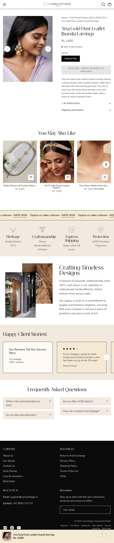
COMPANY (9, 449)
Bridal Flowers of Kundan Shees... (20, 185)
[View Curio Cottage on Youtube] (19, 528)
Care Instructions (70, 103)
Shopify (107, 521)
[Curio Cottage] (57, 4)
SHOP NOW (30, 215)
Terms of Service (69, 471)
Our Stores (9, 460)
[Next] (48, 49)
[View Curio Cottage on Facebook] (12, 528)
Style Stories (10, 471)
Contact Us (9, 466)
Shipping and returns (72, 110)
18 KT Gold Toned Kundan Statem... (57, 186)
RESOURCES (67, 449)
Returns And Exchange (72, 455)
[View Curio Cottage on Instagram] (5, 528)
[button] (103, 4)
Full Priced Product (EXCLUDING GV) (88, 17)
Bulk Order (9, 481)
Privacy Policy (67, 460)
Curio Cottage (87, 521)
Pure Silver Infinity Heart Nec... (94, 185)
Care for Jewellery (13, 476)
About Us (8, 455)
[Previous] (7, 49)
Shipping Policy (68, 466)
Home (64, 17)
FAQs (63, 476)
